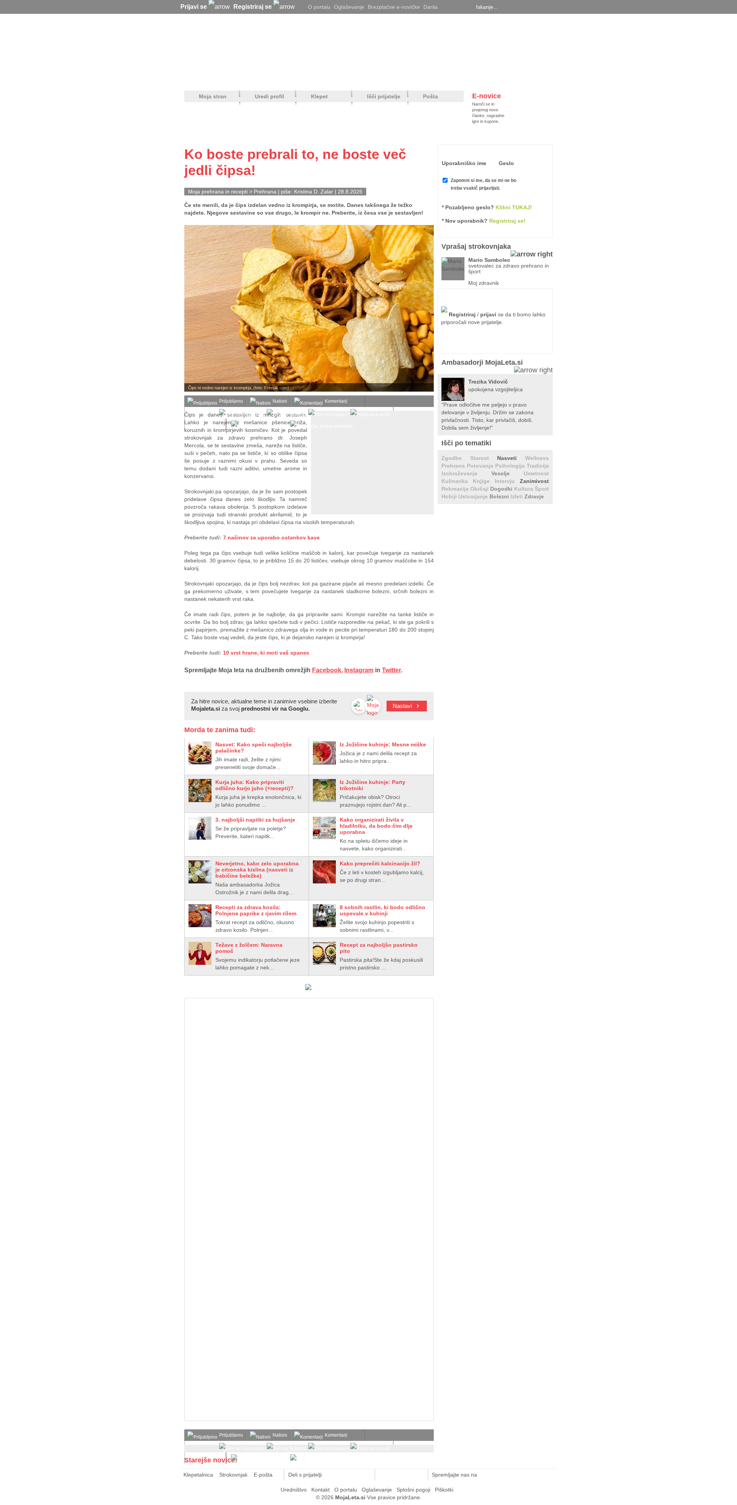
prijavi (488, 314)
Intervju (507, 481)
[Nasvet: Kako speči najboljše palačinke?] (200, 752)
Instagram (358, 670)
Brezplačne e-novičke (394, 7)
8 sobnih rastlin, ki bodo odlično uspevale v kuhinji (382, 910)
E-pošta (263, 1475)
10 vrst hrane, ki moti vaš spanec (266, 653)
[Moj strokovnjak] (204, 77)
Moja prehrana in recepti (218, 192)
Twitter (391, 670)
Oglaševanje (349, 7)
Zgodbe (455, 458)
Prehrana (266, 192)
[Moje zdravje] (244, 77)
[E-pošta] (365, 1474)
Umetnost (536, 473)
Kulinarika (457, 481)
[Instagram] (466, 7)
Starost (483, 458)
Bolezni (500, 496)
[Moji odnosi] (274, 77)
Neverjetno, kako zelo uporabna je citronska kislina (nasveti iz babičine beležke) (257, 869)
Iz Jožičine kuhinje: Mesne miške (383, 744)
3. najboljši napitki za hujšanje (255, 820)
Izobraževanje (466, 473)
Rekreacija (455, 489)
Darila (430, 7)
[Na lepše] (372, 77)
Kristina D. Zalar (313, 192)
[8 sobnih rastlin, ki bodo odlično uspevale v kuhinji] (324, 915)
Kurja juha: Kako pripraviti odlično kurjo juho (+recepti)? (254, 785)
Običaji (480, 489)
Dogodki (502, 489)
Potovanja (481, 466)
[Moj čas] (472, 77)
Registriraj (462, 314)
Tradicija (538, 466)
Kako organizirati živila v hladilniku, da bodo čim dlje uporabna (376, 826)
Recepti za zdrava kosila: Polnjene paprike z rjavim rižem (255, 910)
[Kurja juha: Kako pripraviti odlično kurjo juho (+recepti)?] (200, 790)
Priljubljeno (231, 401)
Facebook (326, 670)
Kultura (524, 489)
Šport (542, 489)
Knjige (484, 481)
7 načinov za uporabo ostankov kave (271, 537)
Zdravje (534, 496)
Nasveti (511, 458)
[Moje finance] (504, 77)
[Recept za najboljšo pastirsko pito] (324, 953)
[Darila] (308, 988)
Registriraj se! (507, 221)
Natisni (280, 401)
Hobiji (449, 496)
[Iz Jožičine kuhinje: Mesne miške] (324, 752)
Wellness (537, 458)
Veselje (507, 473)
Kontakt (320, 1490)
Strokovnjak (233, 1475)
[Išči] (550, 6)
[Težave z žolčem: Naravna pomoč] (200, 953)
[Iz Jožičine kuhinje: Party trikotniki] (324, 790)
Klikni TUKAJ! (514, 207)
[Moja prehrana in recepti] (422, 77)
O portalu (319, 7)
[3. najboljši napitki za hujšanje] (200, 828)
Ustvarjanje (473, 496)
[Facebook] (457, 7)
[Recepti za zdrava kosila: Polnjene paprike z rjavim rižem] (200, 915)
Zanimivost (534, 481)
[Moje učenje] (340, 77)
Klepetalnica (198, 1475)
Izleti (517, 496)
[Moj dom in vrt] (307, 77)
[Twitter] (447, 7)
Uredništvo (294, 1490)
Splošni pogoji (413, 1490)
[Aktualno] (538, 77)
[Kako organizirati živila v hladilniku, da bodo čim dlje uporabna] (324, 828)
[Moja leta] (257, 45)
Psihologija (511, 466)
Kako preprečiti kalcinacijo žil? (380, 863)
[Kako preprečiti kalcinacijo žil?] (324, 871)
